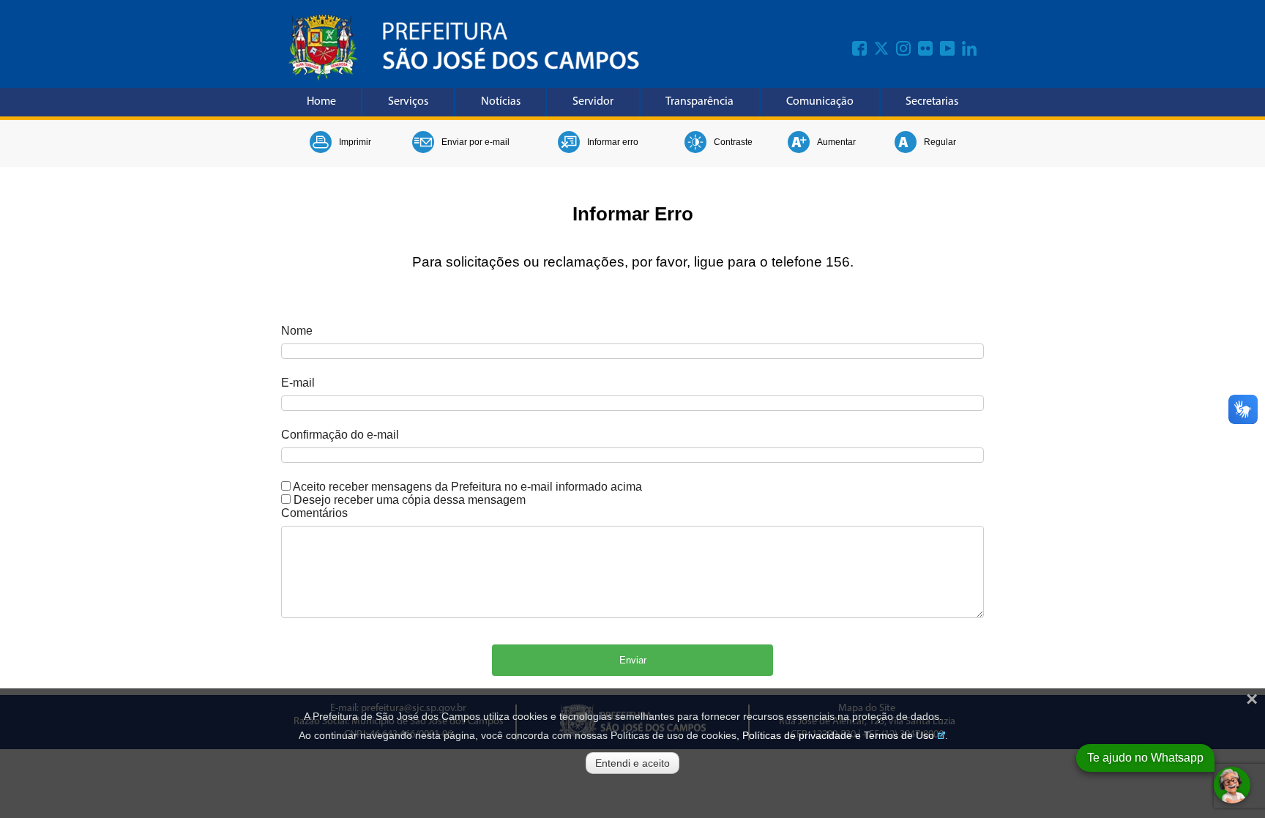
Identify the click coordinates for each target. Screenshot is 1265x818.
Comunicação (820, 102)
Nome (297, 330)
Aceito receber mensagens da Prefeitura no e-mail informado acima (467, 486)
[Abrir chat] (1232, 785)
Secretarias (932, 102)
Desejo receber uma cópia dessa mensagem (410, 500)
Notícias (500, 102)
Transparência (699, 102)
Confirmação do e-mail (340, 434)
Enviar (632, 660)
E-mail (298, 382)
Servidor (592, 102)
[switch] (286, 486)
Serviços (408, 102)
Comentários (314, 513)
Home (321, 102)
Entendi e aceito (632, 763)
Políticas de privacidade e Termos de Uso (838, 735)
